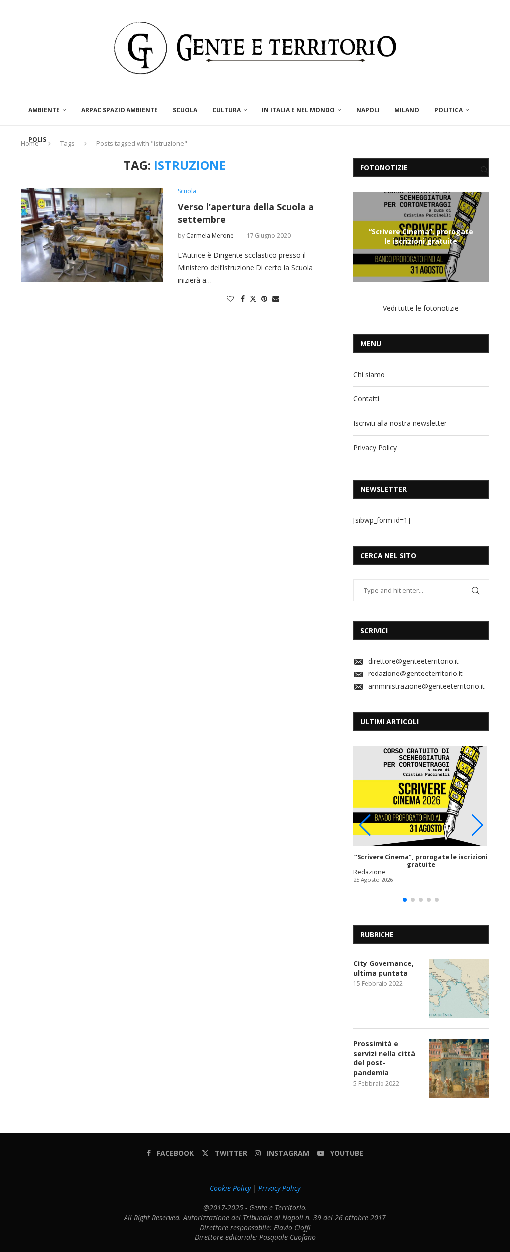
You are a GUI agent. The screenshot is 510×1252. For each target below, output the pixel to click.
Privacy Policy (375, 447)
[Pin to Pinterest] (264, 298)
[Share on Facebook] (243, 298)
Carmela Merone (210, 235)
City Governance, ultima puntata (383, 968)
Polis (37, 139)
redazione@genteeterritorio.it (415, 673)
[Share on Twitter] (253, 298)
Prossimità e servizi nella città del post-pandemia (384, 1058)
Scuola (185, 110)
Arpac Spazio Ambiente (119, 110)
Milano (406, 110)
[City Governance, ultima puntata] (459, 988)
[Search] (484, 169)
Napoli (368, 110)
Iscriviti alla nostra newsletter (400, 423)
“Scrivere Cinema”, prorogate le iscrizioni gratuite (421, 236)
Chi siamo (369, 374)
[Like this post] (230, 298)
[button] (362, 236)
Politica (448, 110)
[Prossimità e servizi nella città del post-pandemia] (459, 1068)
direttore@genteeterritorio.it (413, 661)
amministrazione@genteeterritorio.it (426, 686)
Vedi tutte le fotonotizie (421, 308)
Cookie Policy (230, 1188)
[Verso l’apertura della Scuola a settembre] (92, 235)
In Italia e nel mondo (298, 110)
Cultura (226, 110)
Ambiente (44, 110)
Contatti (366, 398)
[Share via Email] (275, 298)
